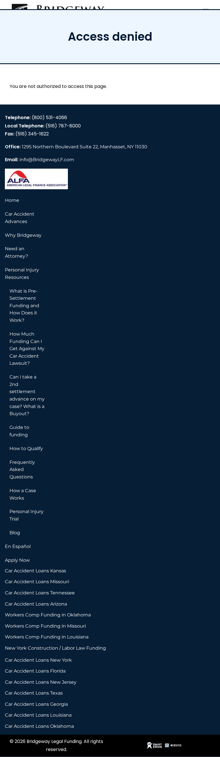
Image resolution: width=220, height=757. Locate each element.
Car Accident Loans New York (38, 660)
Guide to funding (19, 431)
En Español (18, 546)
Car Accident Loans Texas (34, 693)
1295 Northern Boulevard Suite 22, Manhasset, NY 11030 (84, 146)
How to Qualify (26, 448)
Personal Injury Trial (26, 515)
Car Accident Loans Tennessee (40, 593)
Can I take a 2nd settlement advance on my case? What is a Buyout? (27, 395)
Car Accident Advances (19, 217)
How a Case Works (22, 494)
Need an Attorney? (16, 252)
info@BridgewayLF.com (46, 159)
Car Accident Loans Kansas (35, 570)
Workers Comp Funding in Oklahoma (48, 615)
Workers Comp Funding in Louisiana (47, 637)
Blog (14, 532)
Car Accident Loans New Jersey (40, 682)
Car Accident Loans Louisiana (38, 715)
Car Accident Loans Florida (35, 671)
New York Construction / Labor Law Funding (55, 648)
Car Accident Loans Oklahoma (39, 726)
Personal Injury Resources (22, 273)
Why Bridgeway (23, 235)
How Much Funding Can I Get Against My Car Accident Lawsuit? (26, 348)
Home (12, 200)
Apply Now (17, 560)
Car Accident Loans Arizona (36, 604)
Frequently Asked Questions (22, 470)
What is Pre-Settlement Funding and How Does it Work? (24, 305)
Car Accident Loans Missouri (37, 581)
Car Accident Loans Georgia (36, 704)
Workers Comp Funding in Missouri (45, 626)
